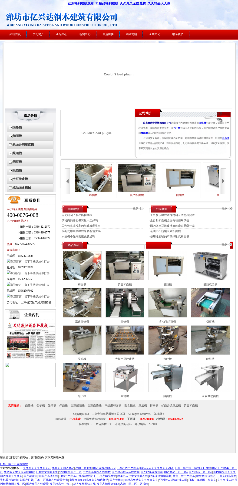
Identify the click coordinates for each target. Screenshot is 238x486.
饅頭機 (17, 153)
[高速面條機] (82, 316)
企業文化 (154, 34)
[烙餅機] (125, 391)
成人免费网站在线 (84, 484)
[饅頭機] (167, 279)
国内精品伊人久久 (224, 472)
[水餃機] (167, 353)
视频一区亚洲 (83, 468)
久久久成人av (225, 480)
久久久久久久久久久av (37, 468)
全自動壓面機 (210, 396)
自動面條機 (95, 405)
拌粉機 (154, 405)
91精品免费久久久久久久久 (141, 480)
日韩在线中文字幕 (128, 468)
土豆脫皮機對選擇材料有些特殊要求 (172, 215)
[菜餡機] (82, 353)
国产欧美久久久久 (11, 476)
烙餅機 (125, 396)
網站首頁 (15, 34)
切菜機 (17, 161)
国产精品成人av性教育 (125, 472)
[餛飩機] (210, 353)
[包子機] (82, 391)
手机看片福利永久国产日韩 (16, 480)
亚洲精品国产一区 (70, 472)
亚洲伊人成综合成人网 (173, 480)
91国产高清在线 (48, 476)
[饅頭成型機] (210, 279)
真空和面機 (137, 195)
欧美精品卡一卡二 (61, 484)
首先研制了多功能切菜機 (77, 215)
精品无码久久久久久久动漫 (157, 468)
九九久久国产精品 (63, 468)
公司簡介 (38, 34)
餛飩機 (210, 359)
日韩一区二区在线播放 (14, 464)
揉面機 (167, 396)
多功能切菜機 (167, 321)
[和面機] (82, 279)
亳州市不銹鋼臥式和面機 (165, 231)
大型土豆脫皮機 (125, 359)
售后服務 (108, 34)
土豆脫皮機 (20, 179)
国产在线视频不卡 (104, 468)
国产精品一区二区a (176, 472)
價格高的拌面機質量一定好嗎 (80, 220)
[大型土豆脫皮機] (125, 353)
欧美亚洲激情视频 (160, 476)
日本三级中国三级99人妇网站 (193, 468)
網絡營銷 (131, 34)
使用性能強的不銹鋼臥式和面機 (169, 236)
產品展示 (73, 245)
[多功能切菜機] (167, 316)
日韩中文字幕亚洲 (47, 472)
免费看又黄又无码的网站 (19, 472)
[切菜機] (210, 316)
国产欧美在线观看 (152, 472)
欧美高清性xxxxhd (108, 484)
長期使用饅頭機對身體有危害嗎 (81, 231)
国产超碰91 (30, 476)
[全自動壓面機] (210, 391)
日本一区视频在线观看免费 (51, 480)
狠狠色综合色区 (206, 476)
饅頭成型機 (210, 284)
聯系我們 (177, 34)
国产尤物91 (116, 480)
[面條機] (125, 316)
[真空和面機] (125, 279)
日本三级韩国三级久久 (202, 480)
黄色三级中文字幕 (184, 476)
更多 (219, 113)
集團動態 (73, 209)
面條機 (17, 127)
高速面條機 (82, 321)
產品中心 (61, 34)
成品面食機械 (22, 187)
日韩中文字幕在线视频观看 (76, 476)
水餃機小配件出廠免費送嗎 (78, 236)
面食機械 (130, 405)
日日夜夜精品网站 (105, 476)
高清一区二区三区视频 (134, 484)
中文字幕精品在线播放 (97, 472)
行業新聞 (161, 209)
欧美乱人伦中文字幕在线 (132, 476)
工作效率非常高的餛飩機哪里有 (81, 225)
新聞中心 (84, 34)
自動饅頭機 (78, 405)
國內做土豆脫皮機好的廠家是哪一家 (172, 225)
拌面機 (225, 138)
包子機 (82, 396)
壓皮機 (143, 405)
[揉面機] (167, 391)
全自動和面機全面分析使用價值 (169, 220)
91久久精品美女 (226, 476)
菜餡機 (17, 170)
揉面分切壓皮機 (23, 144)
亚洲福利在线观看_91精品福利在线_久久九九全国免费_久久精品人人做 (119, 3)
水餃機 (167, 359)
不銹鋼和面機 (113, 405)
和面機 (17, 136)
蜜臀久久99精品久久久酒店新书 (88, 480)
